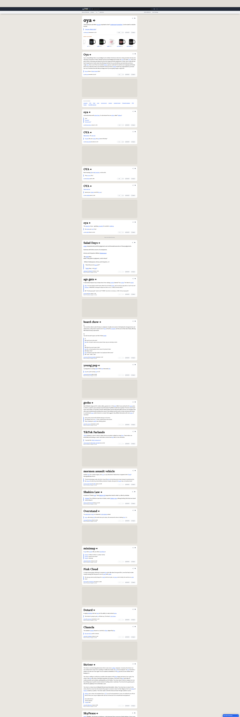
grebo (85, 424)
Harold (86, 702)
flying (106, 630)
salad (87, 257)
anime (112, 115)
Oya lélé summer (92, 105)
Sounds (86, 138)
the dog (90, 374)
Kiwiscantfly (88, 141)
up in (95, 265)
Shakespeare (103, 253)
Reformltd (91, 503)
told (94, 517)
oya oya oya (104, 103)
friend (114, 66)
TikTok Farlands (86, 443)
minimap (85, 561)
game (113, 285)
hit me (90, 633)
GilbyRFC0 (91, 271)
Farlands (97, 440)
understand (113, 25)
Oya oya (87, 29)
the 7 (124, 517)
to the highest (104, 514)
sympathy (100, 226)
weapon (92, 630)
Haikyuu (120, 115)
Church (88, 481)
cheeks (92, 192)
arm (93, 229)
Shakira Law (86, 503)
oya (84, 32)
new (106, 572)
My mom (87, 633)
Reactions (102, 12)
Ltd (104, 495)
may (122, 59)
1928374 (87, 232)
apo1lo (87, 32)
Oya (84, 74)
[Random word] (151, 9)
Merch (134, 32)
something (119, 25)
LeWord (89, 561)
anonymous (89, 619)
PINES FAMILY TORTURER (95, 443)
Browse (92, 12)
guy (90, 678)
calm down (113, 616)
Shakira (112, 498)
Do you (86, 71)
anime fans (96, 115)
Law (95, 495)
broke (88, 229)
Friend (86, 555)
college (113, 668)
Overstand (86, 520)
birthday (87, 287)
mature (122, 282)
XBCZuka (88, 178)
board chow (86, 357)
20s (109, 368)
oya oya (87, 120)
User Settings (155, 12)
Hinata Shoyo (88, 125)
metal (95, 421)
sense (115, 613)
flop (114, 630)
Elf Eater (90, 520)
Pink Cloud (85, 581)
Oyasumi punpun (126, 103)
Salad (87, 268)
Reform (101, 495)
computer (113, 329)
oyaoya (110, 103)
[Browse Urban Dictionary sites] (86, 9)
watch (132, 282)
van (103, 474)
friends (105, 65)
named (96, 71)
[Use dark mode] (157, 9)
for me (99, 192)
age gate (85, 293)
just (99, 138)
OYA (90, 103)
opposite (88, 226)
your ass (93, 135)
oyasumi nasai (117, 103)
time (87, 65)
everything (102, 552)
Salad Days (86, 271)
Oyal (94, 103)
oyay (98, 103)
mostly (90, 552)
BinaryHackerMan (92, 357)
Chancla (85, 636)
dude (104, 577)
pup (96, 371)
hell (94, 172)
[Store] (154, 9)
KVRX (95, 484)
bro (100, 440)
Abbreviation (86, 135)
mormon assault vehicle (88, 484)
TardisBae (89, 636)
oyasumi (85, 103)
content (112, 282)
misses (94, 138)
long (98, 613)
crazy (129, 59)
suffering (112, 226)
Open (85, 189)
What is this (93, 29)
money (115, 577)
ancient (97, 172)
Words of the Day (85, 12)
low (113, 437)
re (88, 371)
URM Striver (89, 705)
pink (133, 577)
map (85, 552)
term (88, 474)
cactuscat (89, 424)
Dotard (85, 619)
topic (92, 514)
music (131, 406)
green (85, 246)
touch (104, 574)
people (104, 335)
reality (109, 574)
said (95, 268)
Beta (116, 676)
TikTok (85, 435)
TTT (105, 693)
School (132, 689)
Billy (86, 285)
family (129, 474)
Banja (89, 293)
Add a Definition (147, 12)
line (109, 479)
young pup (85, 374)
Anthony (86, 693)
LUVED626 (88, 195)
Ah (85, 371)
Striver (85, 705)
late (102, 368)
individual (90, 613)
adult (96, 368)
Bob (86, 342)
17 (95, 419)
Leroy (86, 517)
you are (98, 25)
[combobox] (121, 9)
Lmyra (87, 74)
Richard (87, 498)
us (97, 616)
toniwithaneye (91, 581)
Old (91, 172)
